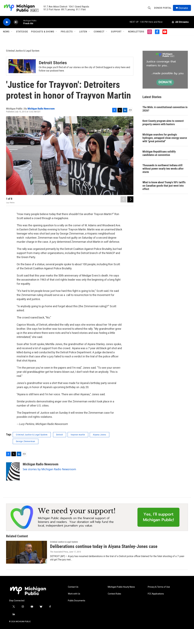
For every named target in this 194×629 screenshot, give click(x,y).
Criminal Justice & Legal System (22, 50)
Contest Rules (114, 594)
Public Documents (76, 600)
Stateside (22, 31)
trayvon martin (78, 434)
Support (116, 31)
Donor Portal (162, 8)
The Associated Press (59, 552)
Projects (67, 31)
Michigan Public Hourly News (121, 587)
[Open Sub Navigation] (12, 31)
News (6, 31)
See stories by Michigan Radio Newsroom (49, 469)
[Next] (130, 199)
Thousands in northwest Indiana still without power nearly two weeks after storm (163, 169)
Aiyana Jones (99, 434)
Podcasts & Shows (42, 31)
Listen (83, 31)
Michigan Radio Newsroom (41, 108)
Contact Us (73, 587)
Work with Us (74, 594)
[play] (6, 22)
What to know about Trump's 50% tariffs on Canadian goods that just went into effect (164, 186)
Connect (99, 31)
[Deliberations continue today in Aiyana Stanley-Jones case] (26, 552)
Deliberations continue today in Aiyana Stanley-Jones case (103, 546)
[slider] (20, 22)
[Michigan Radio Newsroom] (13, 471)
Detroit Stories (53, 62)
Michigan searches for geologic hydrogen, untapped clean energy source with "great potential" (164, 138)
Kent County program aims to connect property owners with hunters (163, 122)
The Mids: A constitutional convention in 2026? (164, 109)
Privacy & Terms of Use (159, 587)
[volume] (15, 22)
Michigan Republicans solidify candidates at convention (159, 153)
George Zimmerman (25, 441)
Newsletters (136, 31)
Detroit (59, 434)
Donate (183, 8)
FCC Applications (156, 594)
